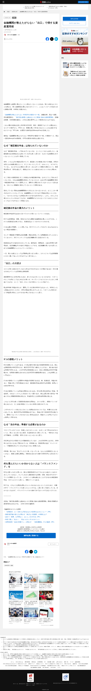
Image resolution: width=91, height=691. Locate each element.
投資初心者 (7, 17)
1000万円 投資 (9, 565)
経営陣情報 (40, 661)
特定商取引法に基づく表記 (53, 665)
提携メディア (31, 663)
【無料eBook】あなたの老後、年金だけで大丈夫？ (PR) (57, 7)
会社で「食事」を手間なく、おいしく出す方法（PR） (23, 517)
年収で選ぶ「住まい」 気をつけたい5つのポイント (22, 519)
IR (45, 661)
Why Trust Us (67, 663)
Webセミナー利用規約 (23, 665)
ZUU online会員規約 (83, 663)
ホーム (12, 661)
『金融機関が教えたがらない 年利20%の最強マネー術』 (22, 114)
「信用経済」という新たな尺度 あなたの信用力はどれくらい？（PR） (28, 512)
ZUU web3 (53, 667)
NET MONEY (46, 667)
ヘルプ (58, 667)
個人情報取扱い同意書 (36, 667)
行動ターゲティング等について (68, 665)
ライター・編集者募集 (75, 661)
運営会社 (34, 661)
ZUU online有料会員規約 (11, 665)
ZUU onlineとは (19, 661)
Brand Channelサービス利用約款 (38, 665)
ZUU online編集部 (12, 34)
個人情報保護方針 (82, 665)
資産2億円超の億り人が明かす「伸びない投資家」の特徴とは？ (26, 514)
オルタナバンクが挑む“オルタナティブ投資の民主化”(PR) (34, 7)
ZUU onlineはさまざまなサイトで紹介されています (15, 663)
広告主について (40, 663)
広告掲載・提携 (50, 661)
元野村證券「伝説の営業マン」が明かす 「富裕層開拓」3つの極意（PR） (30, 522)
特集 (14, 17)
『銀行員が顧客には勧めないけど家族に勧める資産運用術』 (35, 117)
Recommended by (45, 625)
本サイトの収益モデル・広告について (54, 663)
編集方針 (75, 663)
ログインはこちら (74, 23)
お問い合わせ (59, 661)
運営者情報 (27, 661)
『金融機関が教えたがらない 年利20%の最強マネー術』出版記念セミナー (25, 557)
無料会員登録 (74, 18)
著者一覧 (66, 661)
